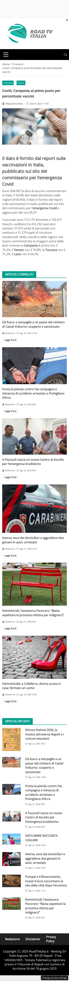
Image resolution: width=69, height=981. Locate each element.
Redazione (12, 939)
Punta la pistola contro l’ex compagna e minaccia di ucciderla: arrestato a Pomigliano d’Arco (33, 393)
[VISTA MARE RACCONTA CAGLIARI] (11, 839)
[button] (65, 54)
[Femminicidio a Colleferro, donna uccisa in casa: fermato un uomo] (34, 657)
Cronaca (7, 82)
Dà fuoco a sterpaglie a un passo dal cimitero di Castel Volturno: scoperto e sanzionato (33, 324)
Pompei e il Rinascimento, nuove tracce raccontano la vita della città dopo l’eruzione (46, 881)
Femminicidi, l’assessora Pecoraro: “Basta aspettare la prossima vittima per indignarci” (33, 613)
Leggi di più (10, 339)
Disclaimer (33, 939)
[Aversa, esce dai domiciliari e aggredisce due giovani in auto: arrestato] (34, 508)
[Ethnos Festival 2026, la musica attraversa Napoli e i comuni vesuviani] (11, 739)
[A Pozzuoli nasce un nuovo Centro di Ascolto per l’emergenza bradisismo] (34, 436)
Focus (21, 82)
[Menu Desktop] (6, 54)
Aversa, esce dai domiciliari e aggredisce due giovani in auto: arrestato (33, 540)
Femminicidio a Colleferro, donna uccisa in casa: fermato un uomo (31, 686)
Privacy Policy (51, 939)
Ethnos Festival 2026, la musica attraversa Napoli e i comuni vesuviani (44, 734)
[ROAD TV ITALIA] (29, 33)
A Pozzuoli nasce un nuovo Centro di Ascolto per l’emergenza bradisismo (33, 462)
